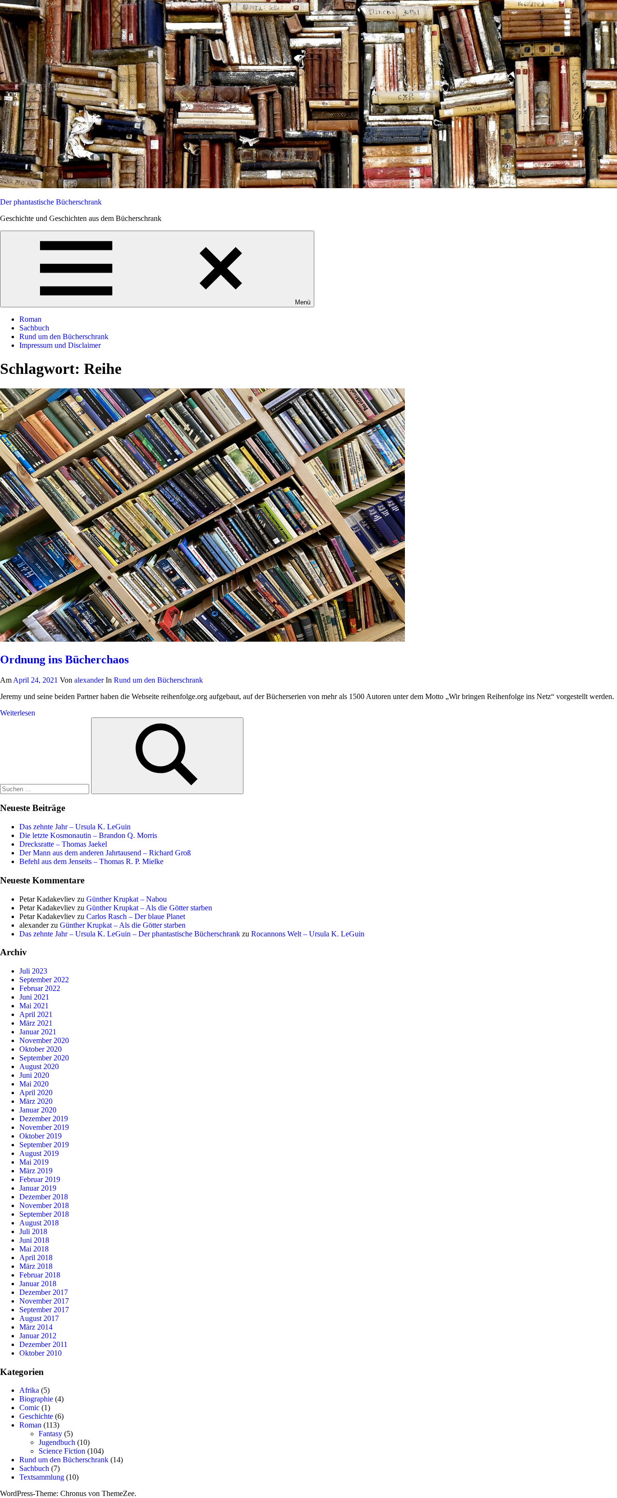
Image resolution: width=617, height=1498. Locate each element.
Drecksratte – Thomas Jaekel (63, 844)
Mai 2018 (34, 1249)
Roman (30, 319)
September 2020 (44, 1058)
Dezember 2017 (43, 1292)
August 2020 (39, 1066)
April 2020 (36, 1092)
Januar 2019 (37, 1188)
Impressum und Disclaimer (60, 345)
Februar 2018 (39, 1275)
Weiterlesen (17, 713)
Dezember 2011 (43, 1344)
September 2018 (44, 1214)
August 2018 (39, 1223)
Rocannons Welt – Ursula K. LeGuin (307, 934)
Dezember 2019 (43, 1118)
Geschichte (36, 1416)
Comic (29, 1407)
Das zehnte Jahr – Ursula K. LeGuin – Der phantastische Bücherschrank (129, 934)
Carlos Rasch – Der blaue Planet (135, 916)
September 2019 (44, 1145)
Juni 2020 (34, 1075)
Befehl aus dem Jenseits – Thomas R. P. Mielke (91, 861)
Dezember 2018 (43, 1197)
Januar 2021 (37, 1032)
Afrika (29, 1390)
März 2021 (36, 1023)
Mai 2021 (34, 1006)
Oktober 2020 (40, 1049)
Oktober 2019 (40, 1136)
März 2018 (36, 1266)
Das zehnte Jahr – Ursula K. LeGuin (75, 827)
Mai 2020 (34, 1084)
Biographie (36, 1399)
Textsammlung (41, 1477)
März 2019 (36, 1171)
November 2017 (44, 1301)
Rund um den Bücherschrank (63, 336)
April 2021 (36, 1014)
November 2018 (44, 1205)
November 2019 (44, 1127)
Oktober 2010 (40, 1353)
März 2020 (36, 1101)
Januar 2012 (37, 1336)
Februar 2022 (39, 988)
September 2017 (44, 1310)
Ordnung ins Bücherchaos (64, 659)
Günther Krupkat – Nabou (126, 899)
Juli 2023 (33, 971)
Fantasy (50, 1433)
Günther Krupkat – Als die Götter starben (149, 908)
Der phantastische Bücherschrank (51, 202)
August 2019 (39, 1153)
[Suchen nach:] (45, 788)
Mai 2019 (34, 1162)
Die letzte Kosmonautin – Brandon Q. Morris (88, 835)
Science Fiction (62, 1451)
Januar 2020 (37, 1110)
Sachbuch (34, 328)
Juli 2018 (33, 1231)
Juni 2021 (34, 997)
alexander (89, 680)
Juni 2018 (34, 1240)
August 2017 (39, 1318)
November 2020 (44, 1040)
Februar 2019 (39, 1179)
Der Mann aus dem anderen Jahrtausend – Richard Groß (105, 853)
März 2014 (36, 1327)
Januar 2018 (37, 1283)
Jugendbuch (57, 1442)
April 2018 (36, 1257)
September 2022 (44, 980)
